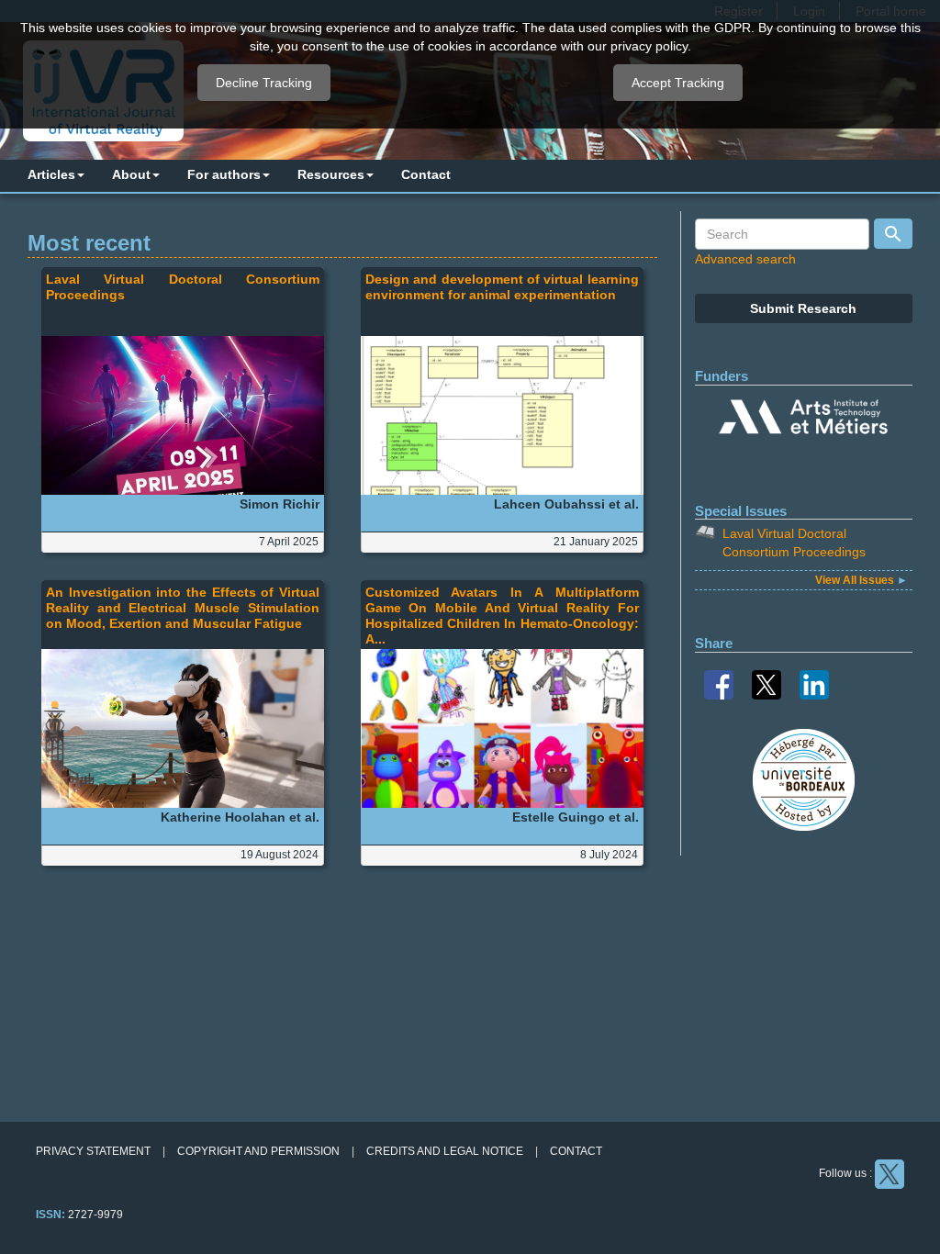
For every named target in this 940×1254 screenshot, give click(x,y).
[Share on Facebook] (718, 684)
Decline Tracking (264, 82)
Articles (51, 174)
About (131, 174)
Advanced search (745, 259)
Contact (426, 174)
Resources (330, 174)
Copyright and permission (258, 1151)
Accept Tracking (678, 82)
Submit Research (803, 308)
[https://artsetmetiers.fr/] (803, 419)
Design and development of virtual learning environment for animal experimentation (502, 287)
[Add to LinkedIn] (814, 684)
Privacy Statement (93, 1151)
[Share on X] (766, 684)
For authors (224, 174)
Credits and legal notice (444, 1151)
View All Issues (856, 580)
